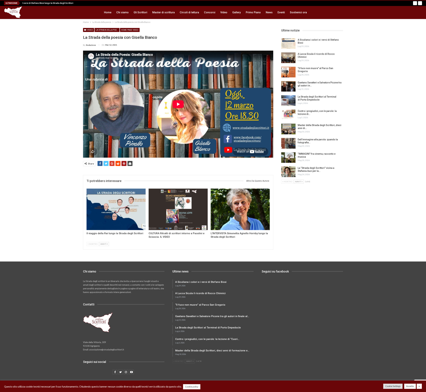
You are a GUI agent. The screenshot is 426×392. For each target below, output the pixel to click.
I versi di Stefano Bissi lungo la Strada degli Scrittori (47, 3)
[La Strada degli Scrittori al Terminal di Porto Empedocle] (288, 100)
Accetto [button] (410, 386)
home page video (129, 30)
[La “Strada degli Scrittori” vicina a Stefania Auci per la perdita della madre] (288, 171)
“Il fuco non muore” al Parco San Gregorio (200, 304)
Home (107, 12)
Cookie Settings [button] (393, 386)
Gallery (236, 12)
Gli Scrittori (140, 12)
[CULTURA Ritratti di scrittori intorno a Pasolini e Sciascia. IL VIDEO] (178, 209)
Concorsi (209, 12)
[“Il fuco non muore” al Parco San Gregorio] (288, 72)
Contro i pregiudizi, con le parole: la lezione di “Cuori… (207, 339)
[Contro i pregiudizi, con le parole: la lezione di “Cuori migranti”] (288, 115)
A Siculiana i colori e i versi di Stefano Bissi (200, 281)
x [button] (419, 386)
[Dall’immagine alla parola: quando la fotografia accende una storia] (288, 143)
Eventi (281, 12)
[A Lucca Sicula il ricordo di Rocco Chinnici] (288, 57)
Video (223, 12)
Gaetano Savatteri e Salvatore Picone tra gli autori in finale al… (212, 316)
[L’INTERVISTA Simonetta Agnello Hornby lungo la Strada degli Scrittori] (240, 209)
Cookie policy (191, 386)
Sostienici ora (298, 12)
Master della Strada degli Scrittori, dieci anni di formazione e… (212, 350)
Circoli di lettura (189, 12)
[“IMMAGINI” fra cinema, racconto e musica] (288, 157)
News (269, 12)
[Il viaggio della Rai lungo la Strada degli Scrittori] (116, 209)
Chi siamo (122, 12)
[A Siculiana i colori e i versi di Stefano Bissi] (288, 43)
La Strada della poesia (107, 30)
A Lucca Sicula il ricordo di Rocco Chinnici (200, 293)
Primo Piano (253, 12)
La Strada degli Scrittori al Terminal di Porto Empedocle (208, 327)
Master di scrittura (163, 12)
